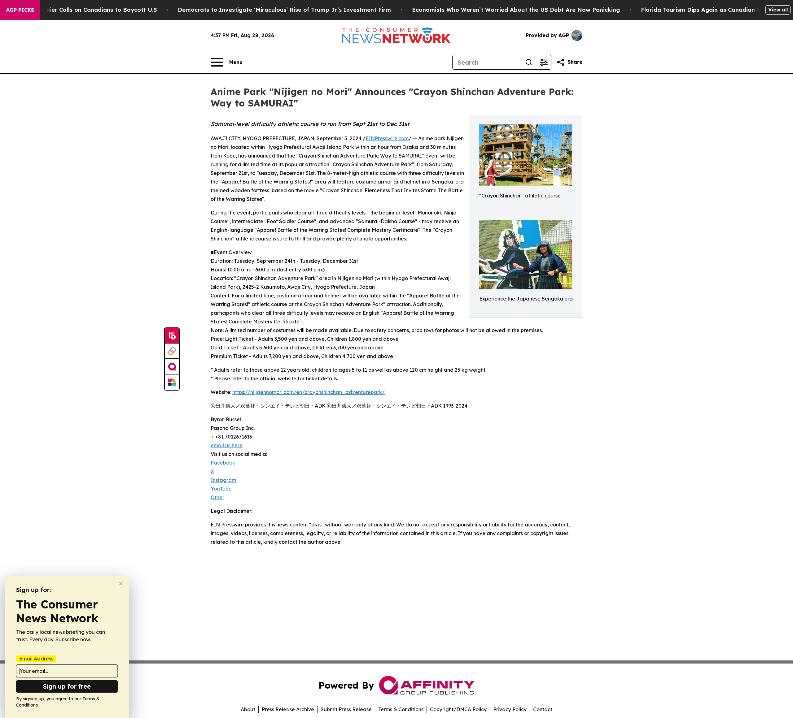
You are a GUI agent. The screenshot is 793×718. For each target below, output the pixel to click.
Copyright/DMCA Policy (458, 709)
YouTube (221, 489)
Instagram (223, 480)
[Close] (121, 583)
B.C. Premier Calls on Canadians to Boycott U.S (90, 9)
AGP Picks (20, 10)
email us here (227, 445)
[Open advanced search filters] (543, 62)
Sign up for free (67, 686)
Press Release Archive (288, 709)
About (248, 709)
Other (217, 497)
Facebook (223, 463)
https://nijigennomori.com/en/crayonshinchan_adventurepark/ (308, 392)
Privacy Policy (510, 709)
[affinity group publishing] (172, 366)
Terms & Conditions (400, 709)
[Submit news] (172, 336)
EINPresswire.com (387, 138)
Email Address (36, 658)
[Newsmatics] (172, 382)
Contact (542, 709)
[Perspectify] (172, 351)
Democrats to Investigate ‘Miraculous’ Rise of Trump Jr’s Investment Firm (284, 9)
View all (778, 9)
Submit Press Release (346, 709)
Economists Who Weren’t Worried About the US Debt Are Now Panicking (516, 9)
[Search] (528, 62)
